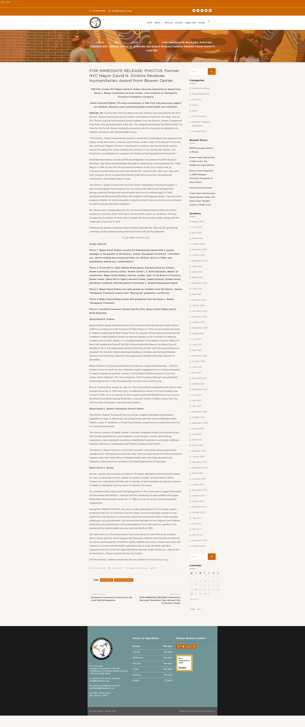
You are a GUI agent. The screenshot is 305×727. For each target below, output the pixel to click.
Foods (195, 105)
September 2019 (200, 468)
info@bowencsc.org (99, 681)
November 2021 (199, 378)
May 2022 (196, 372)
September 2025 (200, 261)
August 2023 (198, 333)
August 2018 (198, 501)
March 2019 (197, 473)
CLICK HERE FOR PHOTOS (136, 238)
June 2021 (197, 395)
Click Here (105, 673)
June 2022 (197, 367)
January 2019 (198, 484)
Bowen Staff (100, 568)
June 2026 (197, 227)
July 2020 (196, 434)
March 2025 (197, 277)
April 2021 (197, 406)
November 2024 (199, 283)
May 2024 (196, 294)
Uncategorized (199, 131)
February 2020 (199, 451)
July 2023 (196, 339)
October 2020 (198, 417)
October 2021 (198, 384)
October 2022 (198, 361)
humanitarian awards (123, 580)
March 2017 (197, 535)
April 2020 (197, 440)
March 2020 (197, 445)
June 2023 (197, 345)
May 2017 (196, 529)
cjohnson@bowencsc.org (101, 688)
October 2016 (198, 546)
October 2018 (198, 496)
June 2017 (197, 524)
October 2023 (198, 322)
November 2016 (199, 540)
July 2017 (196, 518)
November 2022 (199, 356)
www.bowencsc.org (157, 559)
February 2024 (199, 300)
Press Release (141, 568)
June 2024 (197, 289)
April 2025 (197, 272)
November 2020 (199, 412)
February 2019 (199, 479)
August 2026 (198, 221)
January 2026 (198, 244)
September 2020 (200, 423)
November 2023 (199, 317)
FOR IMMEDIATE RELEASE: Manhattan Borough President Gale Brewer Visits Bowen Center (159, 600)
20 (196, 589)
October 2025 (198, 255)
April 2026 (197, 233)
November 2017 (199, 507)
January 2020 (198, 456)
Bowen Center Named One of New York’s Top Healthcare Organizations (202, 161)
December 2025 (199, 249)
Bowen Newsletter (200, 94)
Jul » (199, 609)
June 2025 (197, 266)
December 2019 (199, 462)
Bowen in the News (201, 88)
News (132, 568)
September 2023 (200, 328)
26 (192, 594)
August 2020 (198, 428)
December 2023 (199, 311)
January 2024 (198, 305)
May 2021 (196, 400)
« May (192, 609)
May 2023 (196, 350)
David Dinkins (107, 580)
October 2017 (198, 512)
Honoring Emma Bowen (200, 188)
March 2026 (197, 238)
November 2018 (199, 490)
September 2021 (200, 389)
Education (196, 99)
